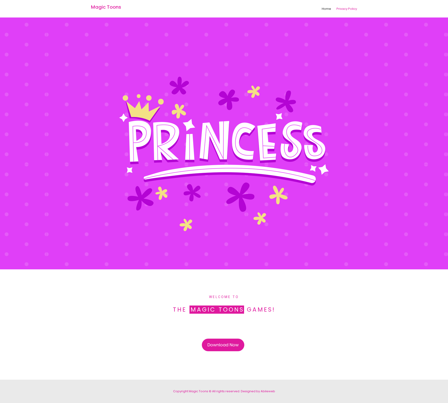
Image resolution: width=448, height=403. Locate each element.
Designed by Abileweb (258, 391)
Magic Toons (106, 7)
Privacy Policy (346, 9)
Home (326, 9)
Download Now (223, 345)
